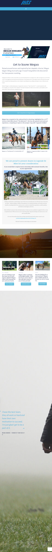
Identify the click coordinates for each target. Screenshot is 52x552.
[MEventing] (26, 3)
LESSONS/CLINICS (26, 284)
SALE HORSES (42, 283)
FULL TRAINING (9, 284)
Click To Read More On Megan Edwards (26, 112)
